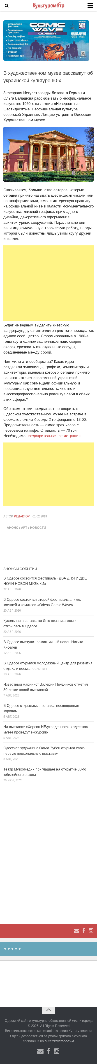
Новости (38, 527)
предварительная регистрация (54, 436)
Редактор (22, 516)
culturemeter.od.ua (59, 1041)
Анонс (12, 527)
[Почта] (76, 931)
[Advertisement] (48, 283)
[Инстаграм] (91, 931)
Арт (24, 527)
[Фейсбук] (83, 931)
